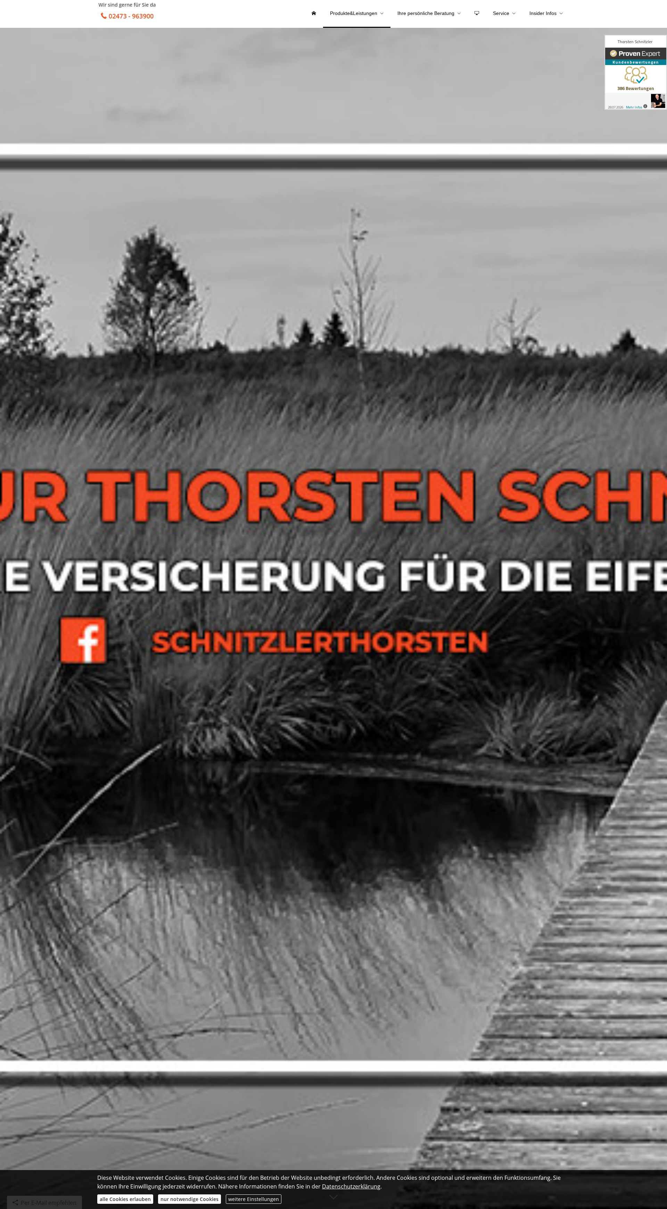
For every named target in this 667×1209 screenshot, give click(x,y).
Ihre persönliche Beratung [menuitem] (425, 13)
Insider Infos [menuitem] (543, 13)
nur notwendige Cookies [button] (189, 1199)
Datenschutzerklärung (351, 1186)
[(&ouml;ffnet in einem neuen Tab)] (635, 72)
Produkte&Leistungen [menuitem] (353, 13)
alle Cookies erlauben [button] (125, 1199)
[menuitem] (314, 14)
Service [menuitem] (501, 13)
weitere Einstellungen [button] (253, 1199)
